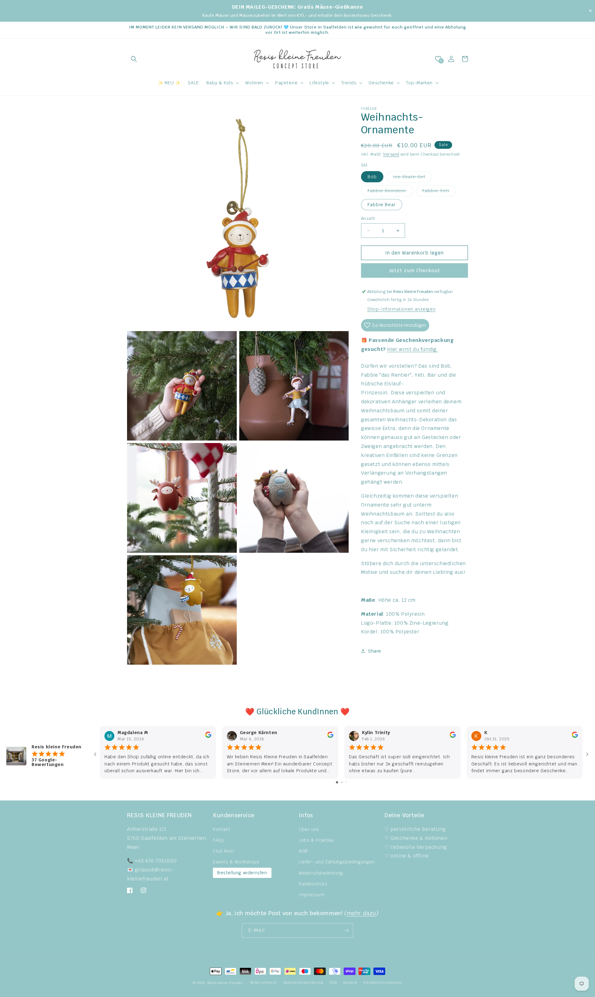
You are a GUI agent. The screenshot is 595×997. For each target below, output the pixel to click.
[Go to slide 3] (346, 782)
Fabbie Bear (382, 204)
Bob (372, 176)
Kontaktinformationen (383, 982)
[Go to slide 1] (337, 782)
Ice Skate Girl (412, 178)
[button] (134, 59)
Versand (391, 154)
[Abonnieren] (346, 930)
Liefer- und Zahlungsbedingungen (337, 862)
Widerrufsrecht (263, 982)
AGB (303, 851)
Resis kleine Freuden (225, 983)
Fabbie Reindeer (390, 192)
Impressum (311, 894)
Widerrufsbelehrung (321, 873)
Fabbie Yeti (439, 192)
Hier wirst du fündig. (412, 349)
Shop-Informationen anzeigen (401, 309)
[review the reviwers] (208, 736)
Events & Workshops (236, 862)
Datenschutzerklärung (303, 982)
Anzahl (368, 218)
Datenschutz (313, 884)
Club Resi (223, 851)
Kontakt (221, 829)
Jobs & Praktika (316, 840)
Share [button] (374, 651)
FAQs (218, 840)
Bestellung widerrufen (242, 872)
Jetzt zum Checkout (414, 270)
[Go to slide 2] (342, 782)
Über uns (309, 829)
